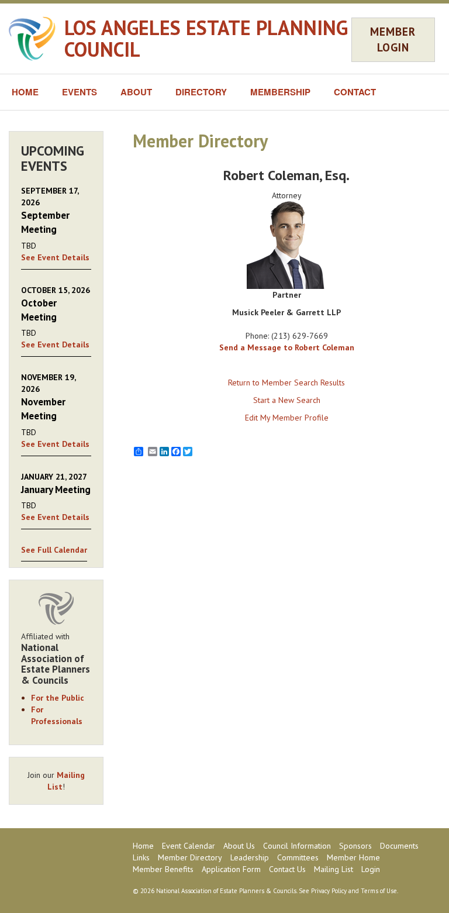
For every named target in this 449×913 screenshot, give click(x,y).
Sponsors (355, 845)
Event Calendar (188, 845)
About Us (239, 845)
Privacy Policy (329, 891)
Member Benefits (163, 869)
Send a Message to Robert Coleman (286, 347)
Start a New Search (286, 400)
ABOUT (136, 91)
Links (141, 857)
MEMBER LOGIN (393, 39)
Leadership (249, 857)
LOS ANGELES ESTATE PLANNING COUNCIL (206, 38)
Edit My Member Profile (287, 417)
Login (370, 869)
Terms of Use (379, 891)
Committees (298, 857)
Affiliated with (55, 658)
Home (143, 845)
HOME (25, 91)
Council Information (297, 845)
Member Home (353, 857)
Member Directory (190, 857)
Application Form (231, 869)
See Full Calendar (54, 550)
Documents (399, 845)
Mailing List (333, 869)
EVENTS (79, 91)
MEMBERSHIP (280, 91)
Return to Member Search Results (286, 382)
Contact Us (287, 869)
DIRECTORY (201, 91)
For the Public (57, 697)
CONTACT (355, 91)
